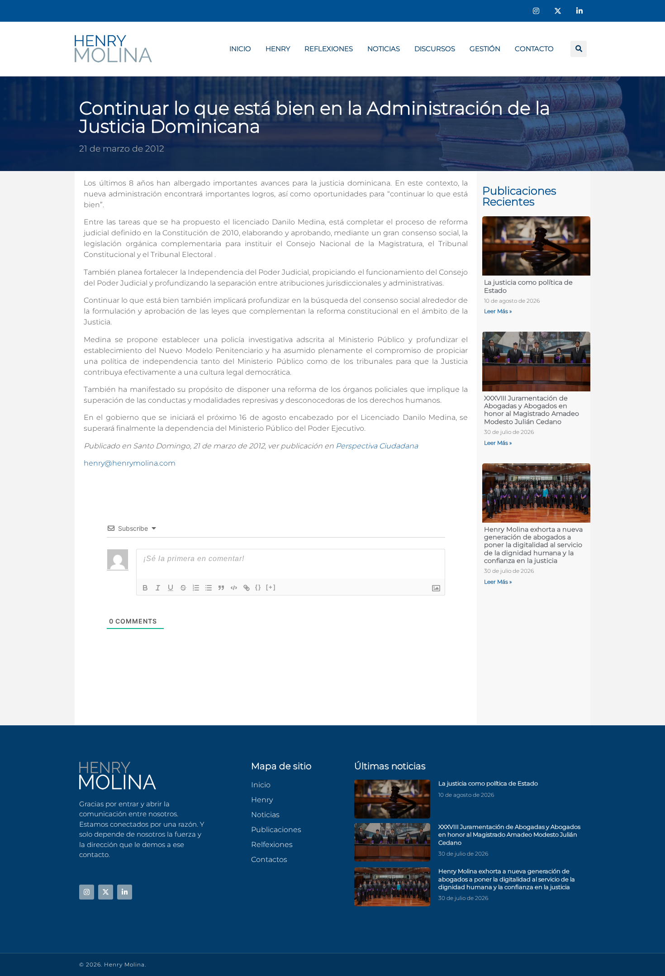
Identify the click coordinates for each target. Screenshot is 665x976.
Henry (278, 48)
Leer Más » (498, 311)
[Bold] (145, 587)
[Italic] (158, 587)
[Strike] (183, 587)
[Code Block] (234, 587)
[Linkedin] (579, 11)
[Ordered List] (196, 587)
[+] (271, 587)
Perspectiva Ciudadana (377, 446)
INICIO (240, 48)
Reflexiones (328, 48)
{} (258, 587)
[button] (578, 49)
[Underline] (170, 587)
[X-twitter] (558, 11)
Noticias (383, 48)
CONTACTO (534, 48)
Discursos (434, 48)
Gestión (485, 48)
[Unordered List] (208, 587)
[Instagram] (536, 11)
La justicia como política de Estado (528, 286)
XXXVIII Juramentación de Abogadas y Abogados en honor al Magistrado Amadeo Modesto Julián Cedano (531, 410)
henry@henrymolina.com (130, 463)
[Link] (246, 587)
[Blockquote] (221, 587)
